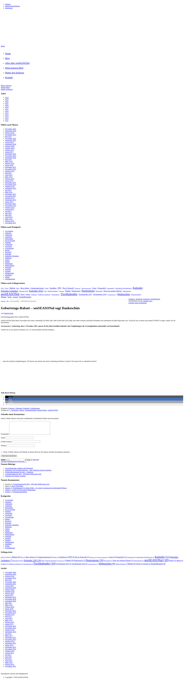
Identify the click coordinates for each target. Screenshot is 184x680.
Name (3, 438)
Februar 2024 (9, 133)
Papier (67, 291)
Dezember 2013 (10, 194)
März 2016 (8, 161)
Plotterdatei (9, 264)
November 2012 (10, 206)
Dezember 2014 (10, 183)
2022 (7, 101)
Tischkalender (69, 294)
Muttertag (8, 258)
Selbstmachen (127, 291)
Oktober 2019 (9, 148)
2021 (7, 103)
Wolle (10, 297)
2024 (7, 98)
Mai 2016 (8, 160)
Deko (46, 288)
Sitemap (8, 4)
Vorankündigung (112, 294)
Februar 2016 (9, 163)
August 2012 (9, 209)
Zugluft (15, 297)
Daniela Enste (8, 313)
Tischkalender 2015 (85, 294)
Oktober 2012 (9, 207)
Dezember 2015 (10, 167)
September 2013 (10, 200)
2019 (7, 107)
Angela (7, 492)
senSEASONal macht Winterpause (24, 490)
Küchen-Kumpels (53, 291)
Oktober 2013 (9, 198)
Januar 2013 (9, 202)
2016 (7, 111)
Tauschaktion (55, 294)
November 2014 (10, 184)
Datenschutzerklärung (12, 6)
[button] (9, 397)
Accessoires (9, 231)
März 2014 (8, 192)
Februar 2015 (9, 179)
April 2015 (8, 175)
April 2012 (8, 217)
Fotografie (102, 288)
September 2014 (10, 188)
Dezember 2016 (10, 154)
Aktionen (8, 233)
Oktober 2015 (9, 171)
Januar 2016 (9, 165)
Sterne (28, 294)
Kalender (8, 254)
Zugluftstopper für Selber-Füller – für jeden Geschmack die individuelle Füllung (40, 488)
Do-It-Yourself (10, 241)
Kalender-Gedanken (12, 256)
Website (3, 446)
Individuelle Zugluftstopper (123, 288)
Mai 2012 (8, 215)
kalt (45, 291)
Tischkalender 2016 (99, 294)
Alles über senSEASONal (17, 63)
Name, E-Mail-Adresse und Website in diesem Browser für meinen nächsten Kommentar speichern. (36, 452)
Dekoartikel (9, 239)
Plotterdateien (9, 266)
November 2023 (10, 135)
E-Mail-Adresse (6, 442)
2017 (7, 109)
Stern (23, 294)
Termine (8, 271)
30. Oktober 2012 (146, 301)
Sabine (7, 490)
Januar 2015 (9, 181)
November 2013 (10, 196)
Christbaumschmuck (37, 288)
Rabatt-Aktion (42, 410)
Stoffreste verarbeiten (44, 294)
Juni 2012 (8, 213)
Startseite (3, 301)
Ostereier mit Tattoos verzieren (15, 476)
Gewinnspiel (9, 248)
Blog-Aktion (25, 288)
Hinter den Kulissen (14, 72)
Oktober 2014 (9, 186)
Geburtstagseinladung (19, 492)
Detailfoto (53, 288)
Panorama (61, 291)
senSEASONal (10, 294)
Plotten (7, 262)
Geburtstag (8, 244)
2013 (7, 117)
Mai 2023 (8, 137)
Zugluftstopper (10, 279)
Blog (7, 58)
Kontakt (9, 77)
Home (8, 53)
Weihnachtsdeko (136, 294)
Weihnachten (9, 273)
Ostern (7, 260)
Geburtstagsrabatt (30, 410)
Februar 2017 (9, 150)
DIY (59, 288)
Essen (94, 288)
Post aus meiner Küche (112, 291)
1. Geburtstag (13, 410)
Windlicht (8, 275)
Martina (7, 488)
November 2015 (10, 169)
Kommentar (5, 434)
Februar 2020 (9, 146)
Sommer (8, 269)
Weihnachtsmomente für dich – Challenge (19, 472)
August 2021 (9, 142)
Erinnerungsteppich (86, 288)
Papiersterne (88, 290)
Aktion (12, 288)
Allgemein (8, 235)
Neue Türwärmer (17, 486)
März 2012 (8, 219)
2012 (7, 119)
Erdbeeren (77, 288)
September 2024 (10, 131)
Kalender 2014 (23, 291)
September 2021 (10, 140)
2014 (7, 115)
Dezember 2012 (10, 204)
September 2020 (10, 144)
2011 (6, 121)
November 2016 (10, 156)
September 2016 (10, 158)
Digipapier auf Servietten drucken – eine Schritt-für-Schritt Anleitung (28, 470)
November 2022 (10, 138)
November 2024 (10, 129)
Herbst (7, 250)
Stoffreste (34, 294)
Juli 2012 (8, 211)
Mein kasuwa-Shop (14, 67)
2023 (7, 99)
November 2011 (10, 223)
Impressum (8, 8)
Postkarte (8, 267)
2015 (7, 113)
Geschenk (8, 246)
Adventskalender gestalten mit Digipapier (19, 468)
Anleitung (8, 237)
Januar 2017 (9, 152)
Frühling (8, 242)
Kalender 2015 (36, 291)
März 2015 (8, 177)
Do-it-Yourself (68, 288)
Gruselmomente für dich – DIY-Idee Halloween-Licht (23, 474)
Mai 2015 (8, 173)
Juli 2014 (8, 190)
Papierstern (76, 291)
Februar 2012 (9, 221)
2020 (7, 105)
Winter (7, 277)
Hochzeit (8, 252)
